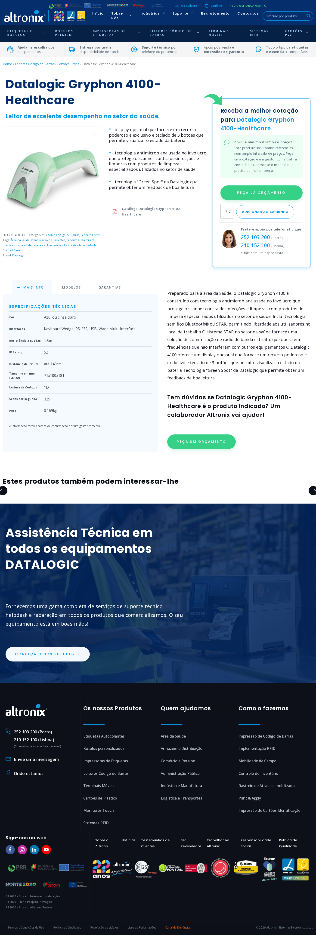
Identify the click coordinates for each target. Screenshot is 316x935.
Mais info (33, 287)
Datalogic (18, 255)
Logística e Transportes (181, 798)
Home (7, 64)
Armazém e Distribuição (181, 748)
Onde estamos (28, 773)
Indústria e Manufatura (181, 785)
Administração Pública (180, 773)
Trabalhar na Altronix (218, 843)
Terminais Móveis (98, 785)
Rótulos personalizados (103, 748)
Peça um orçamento (201, 441)
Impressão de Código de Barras (266, 736)
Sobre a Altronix (101, 843)
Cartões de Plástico (100, 798)
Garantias (110, 287)
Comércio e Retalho (178, 760)
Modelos (71, 287)
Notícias (128, 840)
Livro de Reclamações (142, 927)
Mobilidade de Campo (257, 760)
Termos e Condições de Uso (25, 927)
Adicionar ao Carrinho (265, 211)
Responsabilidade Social (256, 843)
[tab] (32, 287)
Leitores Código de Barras (34, 64)
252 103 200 (255, 237)
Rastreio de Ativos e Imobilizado (267, 785)
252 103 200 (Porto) (33, 732)
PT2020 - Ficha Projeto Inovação (29, 902)
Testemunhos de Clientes (155, 843)
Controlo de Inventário (258, 773)
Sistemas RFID (96, 822)
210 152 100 (255, 245)
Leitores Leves (68, 64)
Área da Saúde (20, 240)
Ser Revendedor (191, 843)
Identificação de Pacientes (48, 240)
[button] (248, 5)
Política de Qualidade (288, 843)
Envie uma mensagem (36, 759)
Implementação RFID (257, 748)
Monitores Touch (98, 810)
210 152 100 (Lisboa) (34, 739)
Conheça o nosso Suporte (47, 654)
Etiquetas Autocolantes (104, 736)
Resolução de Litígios (104, 927)
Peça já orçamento (261, 192)
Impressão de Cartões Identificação (270, 810)
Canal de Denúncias (178, 927)
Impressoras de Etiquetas (105, 760)
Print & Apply (250, 798)
